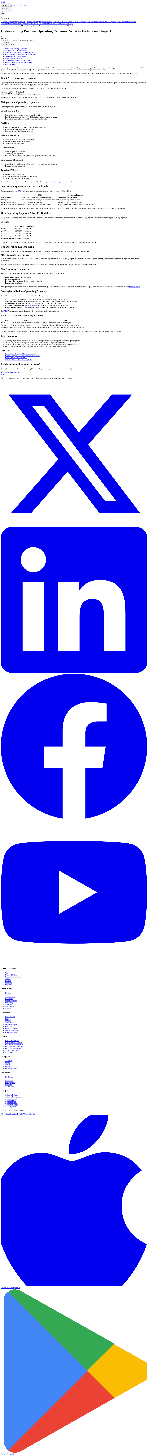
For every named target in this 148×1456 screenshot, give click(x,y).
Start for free (10, 11)
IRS (90, 83)
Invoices (8, 981)
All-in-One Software (12, 1050)
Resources (5, 9)
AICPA (6, 311)
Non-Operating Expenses (14, 58)
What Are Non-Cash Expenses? (16, 358)
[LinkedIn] (74, 672)
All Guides (9, 1052)
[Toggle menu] (3, 13)
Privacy (3, 1114)
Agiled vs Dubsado (11, 1095)
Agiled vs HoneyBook (13, 1097)
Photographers (10, 1083)
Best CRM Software (12, 1041)
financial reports (134, 287)
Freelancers (9, 1077)
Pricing (23, 5)
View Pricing (15, 372)
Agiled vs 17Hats (11, 1099)
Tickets (7, 979)
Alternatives (9, 1023)
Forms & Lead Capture (13, 977)
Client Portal (9, 1006)
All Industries (9, 1087)
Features (4, 5)
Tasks (7, 995)
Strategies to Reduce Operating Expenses (21, 24)
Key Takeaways (67, 24)
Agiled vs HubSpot (11, 1105)
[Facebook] (74, 818)
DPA (22, 1114)
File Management (11, 1001)
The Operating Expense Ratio (117, 22)
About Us (8, 1061)
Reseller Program (11, 1068)
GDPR (18, 1114)
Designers (8, 1085)
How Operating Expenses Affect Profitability (91, 22)
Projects (8, 993)
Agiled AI (8, 1008)
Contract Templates (11, 1030)
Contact (8, 1065)
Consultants (9, 1081)
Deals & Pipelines (11, 975)
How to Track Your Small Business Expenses (20, 354)
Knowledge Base (11, 1032)
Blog (7, 1019)
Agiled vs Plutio (10, 1101)
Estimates (8, 983)
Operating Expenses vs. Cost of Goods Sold (61, 22)
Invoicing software (31, 305)
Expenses (8, 985)
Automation (9, 1005)
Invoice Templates (11, 1028)
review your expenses (56, 182)
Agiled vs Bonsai (11, 1103)
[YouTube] (74, 964)
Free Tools (8, 1026)
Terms (8, 1114)
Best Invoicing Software (13, 1043)
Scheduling (9, 1003)
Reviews (8, 1066)
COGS (20, 191)
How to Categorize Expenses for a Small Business (22, 356)
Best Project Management (14, 1045)
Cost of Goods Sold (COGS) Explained (18, 360)
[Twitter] (74, 526)
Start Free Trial (6, 372)
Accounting (16, 26)
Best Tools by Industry (13, 1048)
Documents (9, 999)
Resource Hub (6, 26)
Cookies (27, 1114)
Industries (14, 5)
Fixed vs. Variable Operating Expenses (49, 24)
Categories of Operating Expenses (34, 22)
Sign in (3, 11)
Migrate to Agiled (11, 1024)
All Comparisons (11, 1107)
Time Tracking (10, 997)
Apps (19, 5)
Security (13, 1114)
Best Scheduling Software (14, 1046)
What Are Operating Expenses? (11, 22)
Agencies (8, 1079)
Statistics (8, 1021)
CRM (7, 973)
